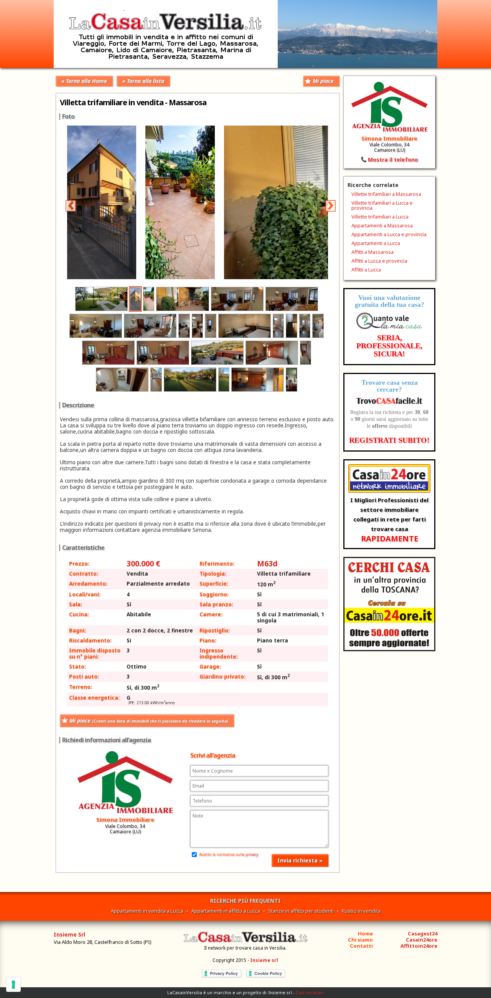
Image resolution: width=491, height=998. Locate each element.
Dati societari (310, 992)
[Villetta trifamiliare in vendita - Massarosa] (252, 277)
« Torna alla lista (143, 80)
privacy (252, 854)
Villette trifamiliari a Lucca (380, 216)
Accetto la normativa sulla (228, 854)
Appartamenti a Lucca (375, 243)
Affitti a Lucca (366, 269)
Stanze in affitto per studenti (301, 911)
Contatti (361, 945)
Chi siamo (360, 939)
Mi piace (323, 80)
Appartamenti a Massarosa (382, 225)
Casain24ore (421, 939)
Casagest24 (422, 933)
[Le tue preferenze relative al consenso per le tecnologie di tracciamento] (13, 984)
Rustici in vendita (361, 911)
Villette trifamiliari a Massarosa (386, 193)
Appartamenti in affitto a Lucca (225, 911)
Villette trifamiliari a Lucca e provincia (382, 205)
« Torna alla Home (84, 80)
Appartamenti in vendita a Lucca (147, 911)
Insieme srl (264, 960)
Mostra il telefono (393, 159)
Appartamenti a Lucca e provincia (389, 234)
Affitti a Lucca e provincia (379, 260)
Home (365, 933)
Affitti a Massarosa (372, 251)
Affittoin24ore (418, 945)
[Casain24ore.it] (389, 649)
